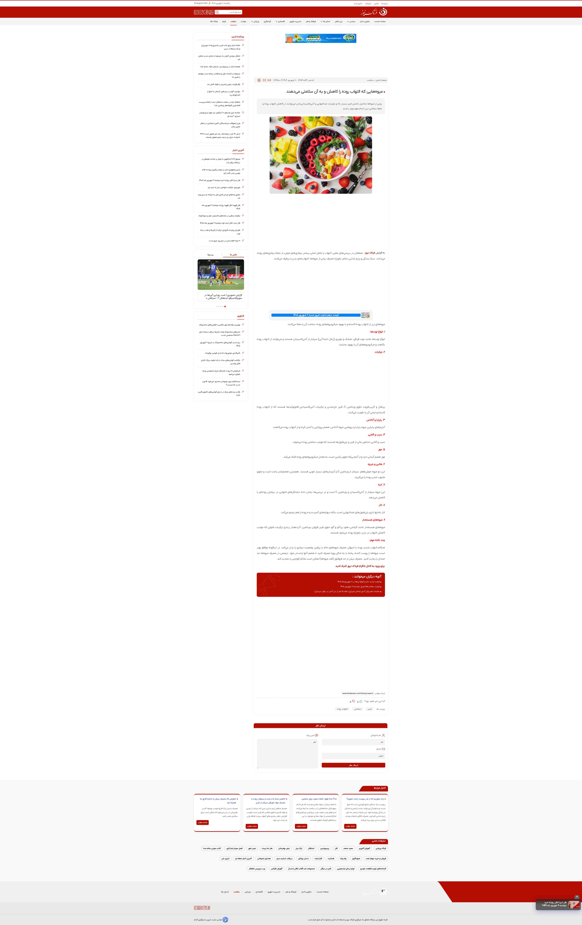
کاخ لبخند (318, 858)
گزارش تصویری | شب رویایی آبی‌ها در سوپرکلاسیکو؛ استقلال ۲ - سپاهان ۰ (223, 297)
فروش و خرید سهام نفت (376, 858)
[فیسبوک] (206, 11)
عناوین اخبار (365, 21)
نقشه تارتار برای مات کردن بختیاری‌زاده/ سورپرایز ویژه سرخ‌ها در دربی (220, 47)
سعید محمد (348, 848)
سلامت (233, 21)
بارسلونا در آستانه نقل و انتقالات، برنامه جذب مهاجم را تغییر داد (219, 75)
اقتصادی (281, 21)
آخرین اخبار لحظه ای (243, 858)
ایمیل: (378, 749)
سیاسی (352, 21)
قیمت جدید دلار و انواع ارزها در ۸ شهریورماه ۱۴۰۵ (359, 581)
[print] (259, 80)
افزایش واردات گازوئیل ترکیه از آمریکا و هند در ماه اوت (220, 232)
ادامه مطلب (350, 826)
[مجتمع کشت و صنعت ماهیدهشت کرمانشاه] (321, 38)
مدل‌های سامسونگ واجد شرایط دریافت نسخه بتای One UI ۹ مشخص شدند (219, 334)
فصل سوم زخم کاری (234, 848)
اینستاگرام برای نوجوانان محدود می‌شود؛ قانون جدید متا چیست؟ (221, 383)
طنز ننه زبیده (267, 848)
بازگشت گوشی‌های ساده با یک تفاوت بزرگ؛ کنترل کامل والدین (220, 362)
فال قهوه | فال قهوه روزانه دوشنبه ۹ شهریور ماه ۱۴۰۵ (221, 207)
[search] (217, 12)
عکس (376, 3)
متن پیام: (310, 735)
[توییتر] (196, 11)
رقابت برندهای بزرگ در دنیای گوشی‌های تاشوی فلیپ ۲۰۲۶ (219, 394)
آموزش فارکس (276, 868)
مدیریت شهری (295, 21)
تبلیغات (368, 3)
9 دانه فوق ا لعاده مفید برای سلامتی (318, 799)
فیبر (370, 709)
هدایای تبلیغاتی (264, 858)
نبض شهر (252, 848)
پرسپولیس (324, 848)
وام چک (343, 858)
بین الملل (338, 21)
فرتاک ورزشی (381, 848)
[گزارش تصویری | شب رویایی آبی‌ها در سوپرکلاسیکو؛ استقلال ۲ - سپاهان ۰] (221, 274)
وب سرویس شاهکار (257, 868)
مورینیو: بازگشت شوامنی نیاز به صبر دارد (224, 187)
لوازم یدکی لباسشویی (346, 868)
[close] (577, 897)
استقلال (311, 848)
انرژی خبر (225, 858)
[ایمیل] (264, 80)
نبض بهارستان (284, 848)
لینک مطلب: (379, 693)
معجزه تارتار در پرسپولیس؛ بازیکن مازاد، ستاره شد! (220, 66)
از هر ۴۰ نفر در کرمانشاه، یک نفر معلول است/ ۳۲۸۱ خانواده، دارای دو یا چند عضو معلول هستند (220, 136)
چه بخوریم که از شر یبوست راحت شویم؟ (365, 799)
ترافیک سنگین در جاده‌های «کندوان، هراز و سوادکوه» (219, 215)
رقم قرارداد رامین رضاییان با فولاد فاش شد (223, 84)
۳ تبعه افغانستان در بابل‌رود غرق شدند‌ (224, 241)
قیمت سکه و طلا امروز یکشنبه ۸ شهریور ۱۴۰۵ (360, 586)
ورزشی (256, 21)
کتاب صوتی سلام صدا (212, 848)
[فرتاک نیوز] (373, 16)
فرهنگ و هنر (311, 21)
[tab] (232, 254)
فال (336, 848)
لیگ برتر (299, 848)
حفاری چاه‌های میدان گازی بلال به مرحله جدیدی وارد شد (219, 196)
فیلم (224, 21)
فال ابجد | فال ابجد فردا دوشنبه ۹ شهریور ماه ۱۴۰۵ (220, 223)
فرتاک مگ (214, 21)
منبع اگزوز (356, 858)
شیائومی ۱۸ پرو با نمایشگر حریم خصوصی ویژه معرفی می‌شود (221, 372)
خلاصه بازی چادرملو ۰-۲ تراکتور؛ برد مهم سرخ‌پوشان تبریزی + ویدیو (219, 114)
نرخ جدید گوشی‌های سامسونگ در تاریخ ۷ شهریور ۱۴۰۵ (220, 344)
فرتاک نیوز (370, 252)
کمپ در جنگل (326, 868)
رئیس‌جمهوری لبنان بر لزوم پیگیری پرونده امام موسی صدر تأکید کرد (221, 171)
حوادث (243, 21)
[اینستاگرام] (201, 11)
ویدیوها (210, 254)
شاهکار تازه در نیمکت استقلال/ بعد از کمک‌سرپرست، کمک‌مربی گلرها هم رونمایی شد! (219, 104)
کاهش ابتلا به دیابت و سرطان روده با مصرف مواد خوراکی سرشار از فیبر (268, 801)
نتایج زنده (358, 3)
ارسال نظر (353, 765)
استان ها (326, 21)
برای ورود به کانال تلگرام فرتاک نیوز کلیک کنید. (360, 566)
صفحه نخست (380, 21)
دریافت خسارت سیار (284, 858)
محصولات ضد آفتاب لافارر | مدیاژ (301, 868)
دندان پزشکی (303, 858)
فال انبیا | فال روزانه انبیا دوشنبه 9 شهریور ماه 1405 (554, 904)
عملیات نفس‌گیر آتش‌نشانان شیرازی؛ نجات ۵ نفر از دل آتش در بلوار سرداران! (347, 591)
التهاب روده (342, 709)
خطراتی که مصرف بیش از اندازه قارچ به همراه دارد (218, 801)
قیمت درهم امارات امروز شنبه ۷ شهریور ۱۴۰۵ (316, 315)
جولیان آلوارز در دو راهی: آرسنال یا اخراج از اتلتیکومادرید (223, 93)
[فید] (211, 11)
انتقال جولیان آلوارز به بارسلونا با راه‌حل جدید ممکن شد (219, 58)
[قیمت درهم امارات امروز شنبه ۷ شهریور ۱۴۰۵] (365, 315)
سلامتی (357, 709)
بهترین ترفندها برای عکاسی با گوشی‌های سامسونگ (219, 324)
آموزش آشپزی (364, 848)
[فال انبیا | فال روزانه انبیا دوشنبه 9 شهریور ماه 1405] (574, 904)
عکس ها (233, 254)
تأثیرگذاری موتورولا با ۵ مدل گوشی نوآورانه (222, 353)
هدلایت (331, 858)
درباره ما (384, 3)
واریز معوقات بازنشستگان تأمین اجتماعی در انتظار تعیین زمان (220, 125)
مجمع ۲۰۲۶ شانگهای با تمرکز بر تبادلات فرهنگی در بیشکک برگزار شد (220, 161)
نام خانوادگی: (375, 735)
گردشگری (267, 21)
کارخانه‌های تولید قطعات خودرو (373, 868)
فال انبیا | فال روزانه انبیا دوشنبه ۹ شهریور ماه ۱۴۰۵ (219, 180)
